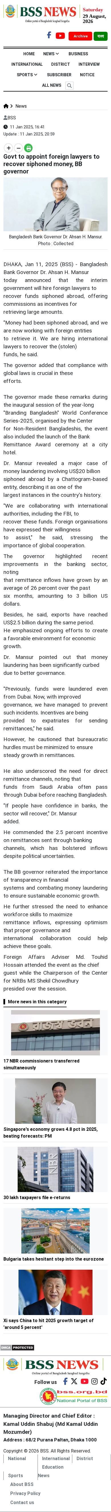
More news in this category (37, 1001)
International (27, 64)
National (17, 1458)
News (48, 54)
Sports (25, 75)
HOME (29, 54)
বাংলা (100, 36)
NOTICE (87, 75)
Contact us (22, 1502)
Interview (89, 64)
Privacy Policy (25, 1493)
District (60, 64)
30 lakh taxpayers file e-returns (36, 1197)
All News (51, 85)
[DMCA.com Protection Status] (17, 1347)
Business (78, 54)
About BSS (22, 1484)
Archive (81, 36)
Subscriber (59, 75)
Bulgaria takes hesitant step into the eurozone (53, 1259)
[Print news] (28, 147)
